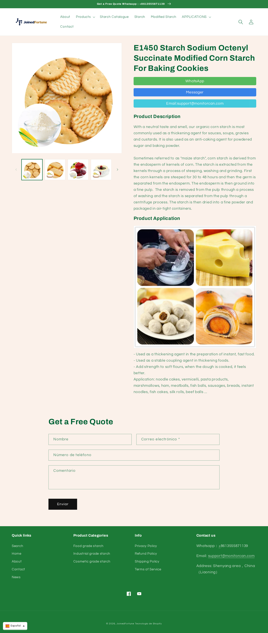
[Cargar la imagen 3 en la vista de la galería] (78, 169)
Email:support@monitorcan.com (194, 103)
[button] (85, 17)
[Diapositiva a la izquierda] (16, 169)
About (17, 561)
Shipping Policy (147, 561)
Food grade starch (88, 546)
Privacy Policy (146, 546)
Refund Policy (146, 553)
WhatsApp (194, 81)
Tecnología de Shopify (148, 623)
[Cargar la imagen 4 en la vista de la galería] (101, 169)
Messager (195, 92)
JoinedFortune (125, 623)
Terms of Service (148, 569)
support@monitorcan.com (231, 556)
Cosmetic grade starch (91, 561)
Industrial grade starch (91, 553)
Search (17, 546)
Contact (18, 569)
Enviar (62, 504)
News (16, 577)
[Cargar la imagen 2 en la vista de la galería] (55, 169)
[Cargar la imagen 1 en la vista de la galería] (32, 169)
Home (16, 553)
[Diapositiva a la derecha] (117, 169)
